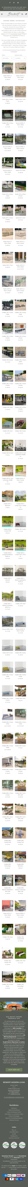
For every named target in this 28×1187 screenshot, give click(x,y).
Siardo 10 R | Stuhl (20, 170)
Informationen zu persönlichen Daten (14, 1114)
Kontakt (14, 1134)
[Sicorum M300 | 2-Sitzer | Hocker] (20, 905)
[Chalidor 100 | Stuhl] (20, 596)
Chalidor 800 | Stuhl (20, 698)
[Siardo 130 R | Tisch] (7, 257)
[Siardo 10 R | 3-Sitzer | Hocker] (20, 186)
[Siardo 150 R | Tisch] (7, 645)
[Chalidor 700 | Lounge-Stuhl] (20, 929)
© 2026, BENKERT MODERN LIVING (13, 1183)
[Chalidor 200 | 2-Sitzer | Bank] (7, 115)
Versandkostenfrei (10, 7)
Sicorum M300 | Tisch (7, 629)
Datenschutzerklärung (14, 1110)
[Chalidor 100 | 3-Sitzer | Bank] (20, 305)
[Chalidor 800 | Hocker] (20, 738)
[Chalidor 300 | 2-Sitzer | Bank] (7, 667)
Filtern (3, 55)
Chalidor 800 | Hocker (20, 745)
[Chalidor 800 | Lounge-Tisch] (20, 833)
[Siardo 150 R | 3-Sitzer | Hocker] (20, 281)
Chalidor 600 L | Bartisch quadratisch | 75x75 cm (20, 580)
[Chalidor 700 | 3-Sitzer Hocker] (7, 976)
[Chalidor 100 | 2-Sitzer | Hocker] (7, 328)
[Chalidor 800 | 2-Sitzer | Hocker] (7, 761)
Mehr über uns (14, 1069)
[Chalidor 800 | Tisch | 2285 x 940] (20, 809)
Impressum (14, 1108)
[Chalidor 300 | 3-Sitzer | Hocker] (20, 399)
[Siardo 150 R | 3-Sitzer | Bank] (7, 68)
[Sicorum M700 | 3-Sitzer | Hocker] (20, 621)
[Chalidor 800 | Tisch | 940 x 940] (20, 785)
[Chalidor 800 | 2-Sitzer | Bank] (7, 714)
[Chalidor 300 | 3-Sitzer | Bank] (20, 667)
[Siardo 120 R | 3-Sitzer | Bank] (20, 68)
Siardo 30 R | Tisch (20, 218)
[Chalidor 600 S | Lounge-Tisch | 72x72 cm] (20, 545)
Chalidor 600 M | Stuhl (7, 453)
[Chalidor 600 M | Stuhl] (7, 445)
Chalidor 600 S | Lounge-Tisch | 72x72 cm (20, 554)
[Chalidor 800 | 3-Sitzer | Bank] (20, 714)
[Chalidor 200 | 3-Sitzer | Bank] (20, 352)
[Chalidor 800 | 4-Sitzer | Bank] (7, 738)
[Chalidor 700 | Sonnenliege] (20, 976)
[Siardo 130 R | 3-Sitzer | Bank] (7, 233)
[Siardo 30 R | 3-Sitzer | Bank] (7, 91)
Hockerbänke (14, 34)
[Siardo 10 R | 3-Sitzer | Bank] (7, 186)
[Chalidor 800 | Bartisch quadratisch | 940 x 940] (7, 880)
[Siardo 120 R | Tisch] (20, 91)
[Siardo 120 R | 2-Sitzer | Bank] (7, 905)
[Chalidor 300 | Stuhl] (7, 399)
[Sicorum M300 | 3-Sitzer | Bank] (20, 115)
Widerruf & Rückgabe (14, 1116)
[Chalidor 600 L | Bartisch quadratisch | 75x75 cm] (20, 570)
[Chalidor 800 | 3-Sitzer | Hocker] (20, 761)
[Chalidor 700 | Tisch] (20, 953)
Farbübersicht (14, 1136)
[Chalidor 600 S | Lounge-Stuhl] (7, 521)
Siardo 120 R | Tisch (20, 99)
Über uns (14, 1130)
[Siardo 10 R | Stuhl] (20, 162)
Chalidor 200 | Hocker (7, 360)
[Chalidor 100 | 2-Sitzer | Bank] (7, 305)
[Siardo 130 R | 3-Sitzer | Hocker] (20, 233)
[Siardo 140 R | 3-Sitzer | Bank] (20, 257)
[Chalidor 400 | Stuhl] (7, 423)
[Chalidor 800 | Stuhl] (20, 690)
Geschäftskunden (14, 1132)
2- (17, 32)
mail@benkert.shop (15, 1094)
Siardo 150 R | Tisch (8, 652)
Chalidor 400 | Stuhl (8, 431)
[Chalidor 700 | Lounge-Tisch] (7, 953)
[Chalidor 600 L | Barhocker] (7, 496)
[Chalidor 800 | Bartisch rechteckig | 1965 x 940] (20, 880)
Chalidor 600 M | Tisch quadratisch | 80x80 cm (20, 454)
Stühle (19, 34)
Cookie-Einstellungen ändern (14, 1112)
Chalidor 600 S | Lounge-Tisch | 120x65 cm (20, 505)
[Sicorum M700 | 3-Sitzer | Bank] (7, 162)
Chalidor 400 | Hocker (20, 431)
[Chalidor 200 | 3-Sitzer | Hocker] (20, 376)
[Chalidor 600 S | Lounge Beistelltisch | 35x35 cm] (7, 545)
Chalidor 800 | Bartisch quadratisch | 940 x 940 (7, 889)
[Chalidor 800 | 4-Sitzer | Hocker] (7, 785)
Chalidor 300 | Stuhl (8, 407)
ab (7, 150)
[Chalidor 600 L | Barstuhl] (7, 570)
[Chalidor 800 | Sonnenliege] (7, 856)
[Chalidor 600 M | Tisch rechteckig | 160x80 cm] (7, 470)
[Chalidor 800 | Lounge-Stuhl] (7, 833)
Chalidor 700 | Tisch (20, 960)
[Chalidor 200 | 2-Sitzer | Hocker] (7, 376)
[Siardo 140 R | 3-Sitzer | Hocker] (7, 281)
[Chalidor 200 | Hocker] (7, 352)
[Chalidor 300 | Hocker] (20, 645)
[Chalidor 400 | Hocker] (20, 423)
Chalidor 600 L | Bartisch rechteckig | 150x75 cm (7, 605)
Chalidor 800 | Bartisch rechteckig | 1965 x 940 (20, 889)
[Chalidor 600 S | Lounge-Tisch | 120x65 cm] (20, 496)
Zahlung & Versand (14, 1120)
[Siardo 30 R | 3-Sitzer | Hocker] (7, 210)
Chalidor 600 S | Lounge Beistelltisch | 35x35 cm (7, 554)
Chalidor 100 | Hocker (20, 529)
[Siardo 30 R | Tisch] (20, 210)
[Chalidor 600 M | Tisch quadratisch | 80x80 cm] (20, 445)
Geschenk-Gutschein (14, 1138)
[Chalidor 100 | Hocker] (20, 521)
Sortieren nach (18, 55)
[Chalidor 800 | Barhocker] (20, 856)
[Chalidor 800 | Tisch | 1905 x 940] (7, 809)
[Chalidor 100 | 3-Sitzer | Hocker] (20, 328)
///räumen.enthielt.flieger (14, 1090)
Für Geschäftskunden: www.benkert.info (14, 1097)
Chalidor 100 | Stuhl (20, 603)
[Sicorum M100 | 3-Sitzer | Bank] (7, 139)
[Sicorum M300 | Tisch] (7, 621)
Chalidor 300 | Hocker (20, 652)
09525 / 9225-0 (15, 1092)
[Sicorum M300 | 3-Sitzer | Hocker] (20, 139)
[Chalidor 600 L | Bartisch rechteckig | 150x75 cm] (7, 596)
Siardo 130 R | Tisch (8, 265)
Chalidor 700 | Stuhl (8, 937)
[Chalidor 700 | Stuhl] (7, 929)
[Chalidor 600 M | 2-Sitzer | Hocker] (20, 470)
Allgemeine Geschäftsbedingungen (14, 1118)
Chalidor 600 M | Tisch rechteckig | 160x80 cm (7, 480)
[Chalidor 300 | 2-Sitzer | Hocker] (7, 690)
